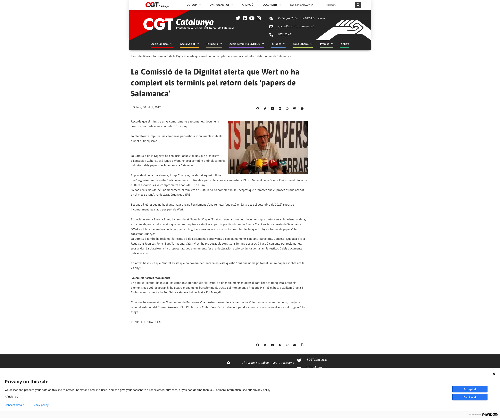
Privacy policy (40, 404)
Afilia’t (345, 43)
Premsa (324, 43)
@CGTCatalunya (316, 359)
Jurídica (276, 43)
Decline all (469, 397)
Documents (270, 4)
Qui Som (192, 4)
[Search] (358, 5)
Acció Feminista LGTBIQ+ (244, 43)
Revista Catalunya (301, 4)
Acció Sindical (160, 43)
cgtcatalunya (314, 367)
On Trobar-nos (219, 4)
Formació (212, 43)
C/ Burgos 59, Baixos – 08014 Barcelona (301, 18)
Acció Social (187, 43)
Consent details (14, 404)
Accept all (470, 389)
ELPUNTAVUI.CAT (151, 322)
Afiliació (248, 4)
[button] (257, 108)
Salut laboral (301, 43)
